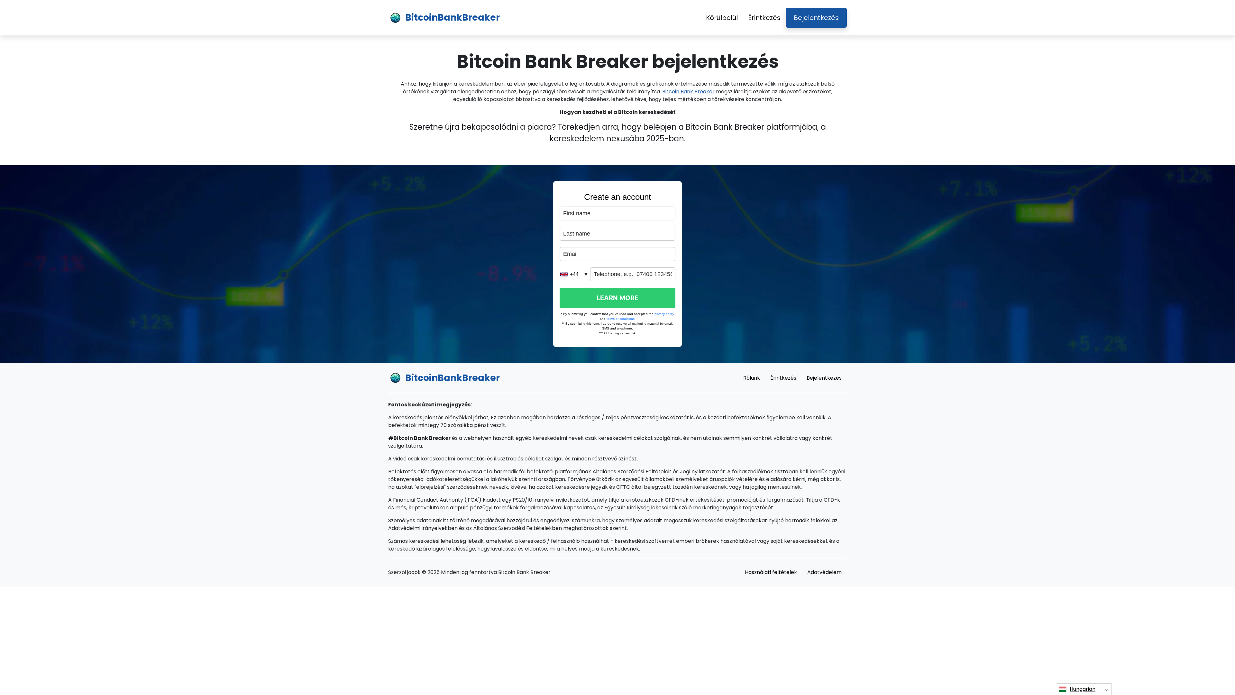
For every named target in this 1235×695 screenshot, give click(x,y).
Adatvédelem (824, 572)
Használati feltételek (771, 572)
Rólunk (751, 378)
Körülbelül (722, 17)
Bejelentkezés (816, 17)
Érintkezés (764, 17)
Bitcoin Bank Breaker (688, 91)
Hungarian (1082, 689)
